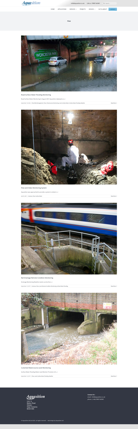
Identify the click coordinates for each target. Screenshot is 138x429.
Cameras (30, 196)
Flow (45, 103)
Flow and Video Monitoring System (34, 188)
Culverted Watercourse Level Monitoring (36, 368)
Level (60, 103)
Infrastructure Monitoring (52, 103)
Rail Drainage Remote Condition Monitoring (37, 278)
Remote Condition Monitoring (49, 286)
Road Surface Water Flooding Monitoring (36, 95)
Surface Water (65, 103)
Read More (113, 103)
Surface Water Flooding (74, 103)
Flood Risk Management (37, 103)
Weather (83, 103)
